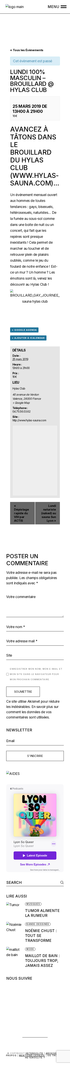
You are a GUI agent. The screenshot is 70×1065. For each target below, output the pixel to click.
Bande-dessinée (37, 924)
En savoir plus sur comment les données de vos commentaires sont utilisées (32, 712)
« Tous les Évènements (26, 50)
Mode (30, 949)
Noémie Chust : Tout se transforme (41, 936)
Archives (52, 1053)
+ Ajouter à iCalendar (28, 338)
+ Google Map (21, 402)
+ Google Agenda (24, 330)
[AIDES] (35, 773)
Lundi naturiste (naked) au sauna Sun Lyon (48, 513)
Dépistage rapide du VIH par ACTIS (21, 513)
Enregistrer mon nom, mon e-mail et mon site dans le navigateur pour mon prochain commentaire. (36, 674)
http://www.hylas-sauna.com (29, 420)
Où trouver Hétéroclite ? (44, 1056)
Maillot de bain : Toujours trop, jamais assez (42, 961)
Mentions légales (32, 1055)
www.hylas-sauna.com (34, 179)
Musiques (33, 904)
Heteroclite (34, 1053)
